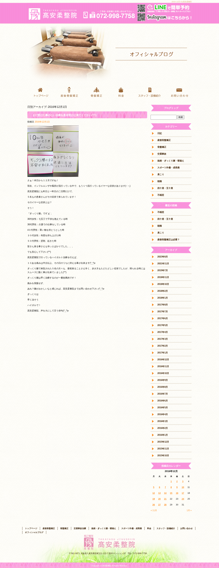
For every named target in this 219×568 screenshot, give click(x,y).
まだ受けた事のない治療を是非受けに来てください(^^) (64, 115)
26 (153, 505)
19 (153, 499)
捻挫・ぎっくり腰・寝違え (170, 160)
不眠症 (160, 195)
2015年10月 (163, 455)
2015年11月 (163, 448)
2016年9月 (162, 380)
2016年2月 (162, 428)
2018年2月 (162, 291)
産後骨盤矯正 (68, 92)
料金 (123, 92)
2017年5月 (162, 325)
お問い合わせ (178, 92)
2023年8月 (162, 256)
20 (159, 499)
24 (183, 499)
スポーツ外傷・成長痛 (168, 167)
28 (165, 505)
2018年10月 (163, 284)
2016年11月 (163, 366)
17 (183, 493)
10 (183, 487)
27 (159, 505)
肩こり (160, 174)
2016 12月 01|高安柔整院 (182, 2)
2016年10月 (163, 373)
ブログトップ (171, 108)
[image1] (53, 175)
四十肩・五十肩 (165, 188)
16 (177, 493)
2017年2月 (162, 346)
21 (165, 499)
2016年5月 (162, 407)
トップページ (41, 92)
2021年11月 (163, 263)
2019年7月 (162, 270)
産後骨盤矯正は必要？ (168, 239)
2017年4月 (162, 332)
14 (165, 493)
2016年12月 (163, 359)
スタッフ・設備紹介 (150, 92)
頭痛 (159, 181)
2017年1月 (162, 352)
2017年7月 (162, 311)
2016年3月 (162, 421)
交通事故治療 (80, 528)
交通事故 (161, 154)
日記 (159, 133)
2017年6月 (162, 318)
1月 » (189, 510)
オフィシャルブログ (34, 532)
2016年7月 (162, 393)
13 (159, 493)
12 (153, 493)
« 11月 (154, 510)
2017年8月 (162, 304)
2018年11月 (163, 277)
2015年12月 (163, 441)
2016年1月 (162, 435)
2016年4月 (162, 414)
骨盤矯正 (96, 92)
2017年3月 (162, 339)
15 (171, 493)
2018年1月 (162, 298)
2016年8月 (162, 387)
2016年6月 (162, 400)
